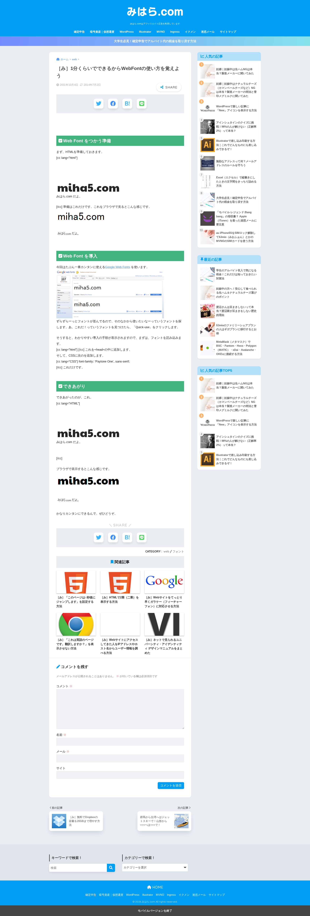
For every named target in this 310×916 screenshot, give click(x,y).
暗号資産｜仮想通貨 (102, 31)
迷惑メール (208, 31)
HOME (157, 887)
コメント (64, 686)
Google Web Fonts (117, 267)
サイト (60, 768)
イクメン (190, 31)
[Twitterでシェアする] (99, 104)
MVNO (161, 31)
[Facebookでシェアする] (113, 104)
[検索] (111, 868)
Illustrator (145, 31)
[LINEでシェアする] (142, 104)
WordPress (127, 31)
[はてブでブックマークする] (127, 104)
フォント (178, 551)
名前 (61, 735)
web (166, 551)
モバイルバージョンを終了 (155, 910)
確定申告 (79, 31)
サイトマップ (228, 31)
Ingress (175, 31)
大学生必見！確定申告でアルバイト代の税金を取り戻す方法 (155, 41)
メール (62, 751)
